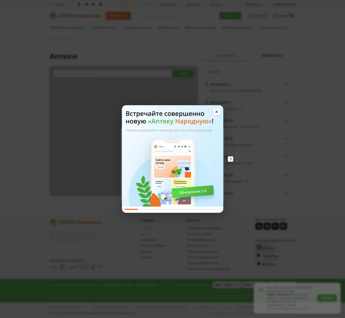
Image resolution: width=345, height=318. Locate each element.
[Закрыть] (216, 111)
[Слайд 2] (145, 209)
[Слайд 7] (213, 209)
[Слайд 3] (158, 209)
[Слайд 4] (172, 209)
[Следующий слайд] (230, 159)
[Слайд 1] (131, 209)
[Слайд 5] (186, 209)
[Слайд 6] (200, 209)
